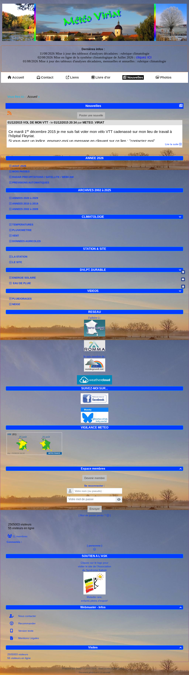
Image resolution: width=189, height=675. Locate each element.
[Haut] (183, 272)
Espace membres (131, 468)
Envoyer (95, 508)
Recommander (27, 623)
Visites (135, 647)
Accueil (32, 96)
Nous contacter (27, 616)
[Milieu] (183, 279)
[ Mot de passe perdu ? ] (95, 515)
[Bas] (183, 286)
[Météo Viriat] (94, 22)
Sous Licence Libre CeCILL (112, 668)
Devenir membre (94, 478)
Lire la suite (172, 144)
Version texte (25, 630)
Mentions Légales (28, 638)
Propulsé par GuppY (72, 668)
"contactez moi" (142, 141)
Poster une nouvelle (91, 115)
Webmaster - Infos (131, 607)
